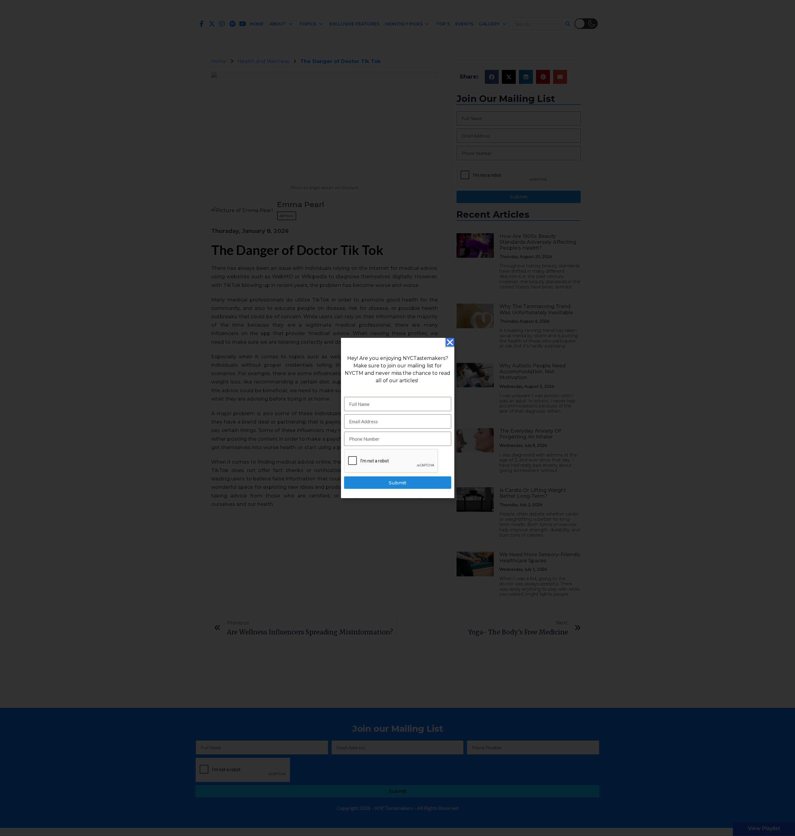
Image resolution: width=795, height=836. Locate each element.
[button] (450, 342)
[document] (397, 418)
